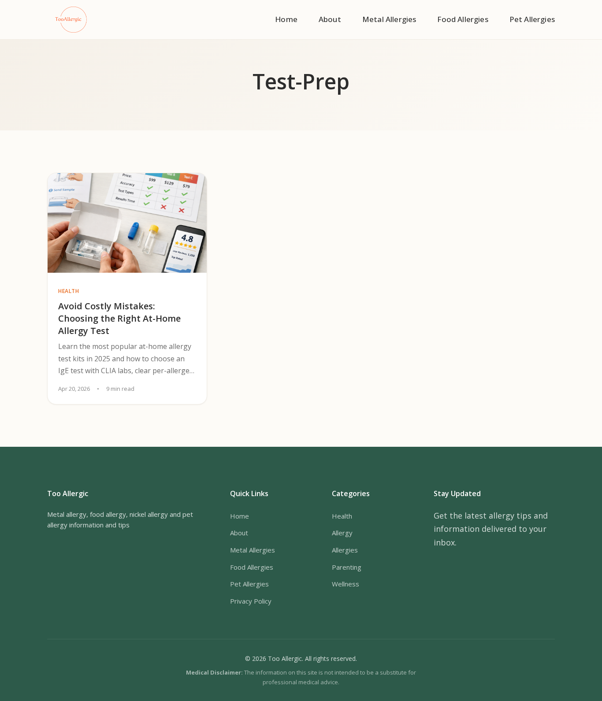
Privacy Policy (250, 601)
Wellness (345, 583)
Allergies (345, 549)
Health (342, 516)
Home (286, 19)
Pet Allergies (532, 19)
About (330, 19)
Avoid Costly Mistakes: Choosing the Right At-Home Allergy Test (119, 318)
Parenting (346, 567)
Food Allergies (462, 19)
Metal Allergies (389, 19)
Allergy (342, 532)
